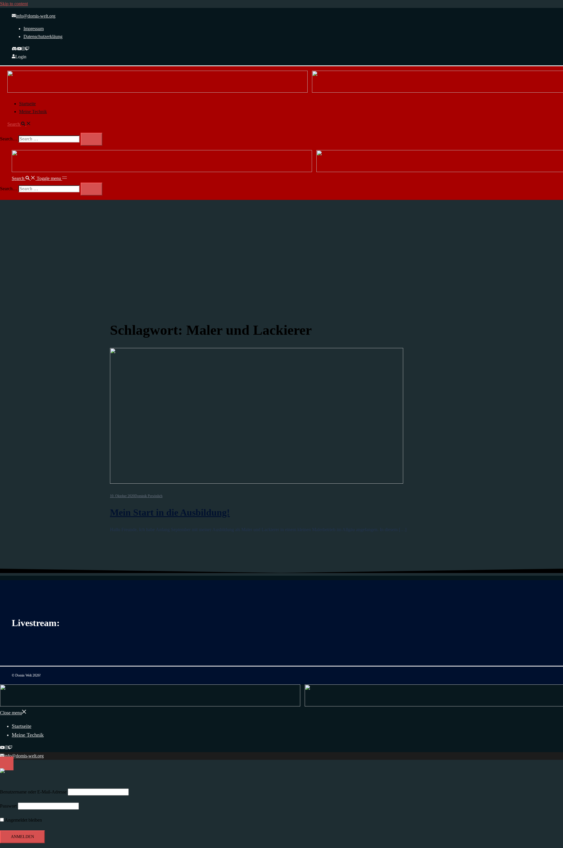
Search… (8, 138)
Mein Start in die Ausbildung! (170, 512)
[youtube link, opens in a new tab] (19, 49)
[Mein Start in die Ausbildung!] (290, 417)
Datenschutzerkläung (42, 36)
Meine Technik (33, 111)
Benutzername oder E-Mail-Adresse (33, 791)
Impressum (33, 28)
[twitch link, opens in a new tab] (27, 49)
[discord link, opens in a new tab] (14, 49)
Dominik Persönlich (148, 496)
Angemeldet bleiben (23, 820)
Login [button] (20, 56)
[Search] (91, 139)
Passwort (8, 805)
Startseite (27, 103)
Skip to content (14, 3)
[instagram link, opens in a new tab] (23, 49)
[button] (19, 124)
